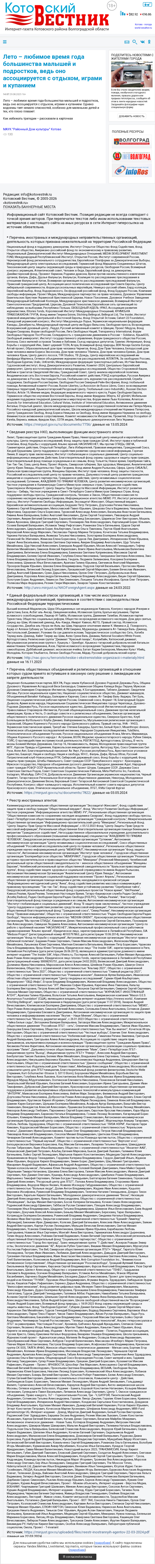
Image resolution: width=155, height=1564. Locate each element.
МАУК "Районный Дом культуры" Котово (32, 129)
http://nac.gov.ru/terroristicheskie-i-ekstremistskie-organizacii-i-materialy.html (84, 658)
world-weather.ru (143, 28)
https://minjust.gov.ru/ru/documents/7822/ (57, 793)
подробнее (102, 1543)
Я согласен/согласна (77, 1556)
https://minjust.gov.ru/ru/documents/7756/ (57, 424)
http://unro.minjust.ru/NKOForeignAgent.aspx (59, 588)
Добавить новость (132, 116)
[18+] (55, 20)
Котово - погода (143, 24)
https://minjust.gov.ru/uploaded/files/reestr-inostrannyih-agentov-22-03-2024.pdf (87, 1532)
